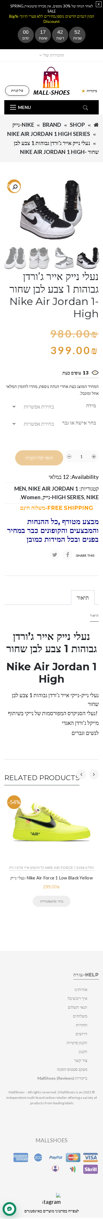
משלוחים (80, 1016)
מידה (91, 405)
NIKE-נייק (23, 124)
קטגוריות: (89, 488)
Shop (77, 124)
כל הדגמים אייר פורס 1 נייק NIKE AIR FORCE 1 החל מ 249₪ (51, 867)
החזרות (81, 1024)
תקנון (83, 1051)
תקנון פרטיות (77, 1042)
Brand (52, 124)
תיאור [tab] (83, 597)
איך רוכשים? (77, 998)
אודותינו (80, 989)
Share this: (84, 555)
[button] (15, 187)
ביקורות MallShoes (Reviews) (62, 1078)
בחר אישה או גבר (79, 422)
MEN (20, 488)
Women (30, 497)
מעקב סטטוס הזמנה (72, 1069)
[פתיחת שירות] (9, 1209)
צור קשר (80, 1060)
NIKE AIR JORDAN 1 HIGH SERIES (48, 133)
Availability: (84, 476)
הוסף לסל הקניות (39, 458)
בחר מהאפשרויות (51, 901)
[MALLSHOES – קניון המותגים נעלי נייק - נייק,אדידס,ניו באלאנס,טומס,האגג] (51, 80)
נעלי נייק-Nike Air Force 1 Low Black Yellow (51, 877)
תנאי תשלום (77, 1007)
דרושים (81, 1033)
